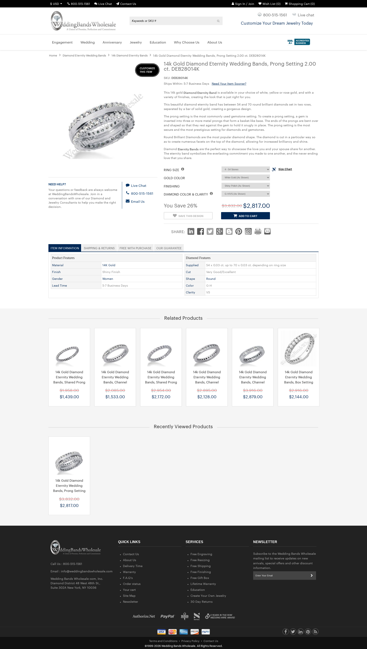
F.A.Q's (128, 578)
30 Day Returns (202, 601)
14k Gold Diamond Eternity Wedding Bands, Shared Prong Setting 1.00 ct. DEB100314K (161, 382)
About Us (129, 560)
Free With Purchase (135, 247)
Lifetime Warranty (203, 583)
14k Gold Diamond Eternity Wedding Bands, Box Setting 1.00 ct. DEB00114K (298, 379)
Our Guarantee (169, 247)
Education (198, 589)
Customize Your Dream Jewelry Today (277, 22)
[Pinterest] (308, 632)
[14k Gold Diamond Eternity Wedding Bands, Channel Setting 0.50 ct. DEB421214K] (115, 348)
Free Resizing (200, 560)
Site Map (129, 595)
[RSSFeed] (315, 632)
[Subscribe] (312, 575)
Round (211, 278)
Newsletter (130, 601)
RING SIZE (172, 170)
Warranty (129, 572)
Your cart (129, 589)
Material (58, 265)
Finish (56, 272)
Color (190, 285)
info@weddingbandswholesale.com (87, 571)
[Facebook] (285, 632)
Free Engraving (201, 554)
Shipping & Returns (99, 247)
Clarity (190, 292)
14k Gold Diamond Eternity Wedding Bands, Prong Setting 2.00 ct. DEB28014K (69, 488)
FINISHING (172, 186)
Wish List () (272, 3)
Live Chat (105, 3)
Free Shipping (201, 566)
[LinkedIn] (300, 632)
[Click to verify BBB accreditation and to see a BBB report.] (298, 41)
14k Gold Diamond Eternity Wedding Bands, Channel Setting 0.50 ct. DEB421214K (115, 382)
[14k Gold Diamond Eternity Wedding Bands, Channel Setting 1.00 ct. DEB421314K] (206, 348)
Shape (190, 278)
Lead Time (59, 285)
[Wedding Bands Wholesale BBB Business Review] (185, 616)
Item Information (65, 247)
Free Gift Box (200, 578)
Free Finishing (201, 572)
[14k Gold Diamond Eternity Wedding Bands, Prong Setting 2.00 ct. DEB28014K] (69, 457)
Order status (132, 583)
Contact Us (128, 3)
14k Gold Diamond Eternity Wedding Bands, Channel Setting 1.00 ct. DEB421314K (207, 382)
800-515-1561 (80, 3)
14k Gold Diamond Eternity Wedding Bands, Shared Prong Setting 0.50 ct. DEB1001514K (69, 382)
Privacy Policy (190, 641)
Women (107, 278)
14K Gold (108, 265)
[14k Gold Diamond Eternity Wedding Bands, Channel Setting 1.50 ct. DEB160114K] (252, 348)
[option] (69, 367)
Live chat (306, 14)
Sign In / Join (244, 3)
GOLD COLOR (174, 178)
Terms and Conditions (163, 641)
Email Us (137, 201)
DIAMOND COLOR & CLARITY (186, 194)
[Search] (218, 21)
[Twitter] (293, 632)
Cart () (302, 3)
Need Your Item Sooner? (229, 83)
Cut (188, 272)
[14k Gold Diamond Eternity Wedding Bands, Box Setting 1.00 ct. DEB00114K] (298, 348)
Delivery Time (133, 566)
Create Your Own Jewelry (208, 595)
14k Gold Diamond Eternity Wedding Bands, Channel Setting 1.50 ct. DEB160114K (253, 382)
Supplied (192, 265)
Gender (57, 278)
